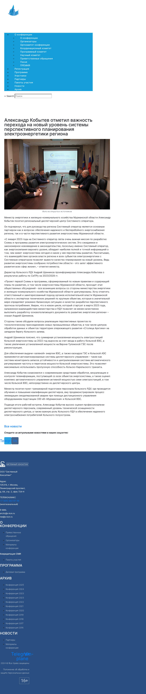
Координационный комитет (35, 48)
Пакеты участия (24, 82)
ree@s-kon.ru (6, 517)
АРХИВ (6, 578)
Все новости (13, 426)
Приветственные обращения (36, 58)
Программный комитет (33, 51)
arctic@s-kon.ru (7, 513)
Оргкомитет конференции (35, 44)
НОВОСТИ (8, 633)
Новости (19, 85)
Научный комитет (30, 55)
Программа (21, 72)
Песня (23, 61)
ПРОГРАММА (11, 565)
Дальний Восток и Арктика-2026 (26, 23)
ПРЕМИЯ (25, 65)
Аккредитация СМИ (10, 553)
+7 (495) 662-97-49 (9, 501)
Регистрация (22, 68)
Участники (20, 75)
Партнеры (20, 79)
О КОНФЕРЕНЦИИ (13, 524)
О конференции (23, 34)
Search (10, 96)
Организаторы (28, 41)
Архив (18, 89)
